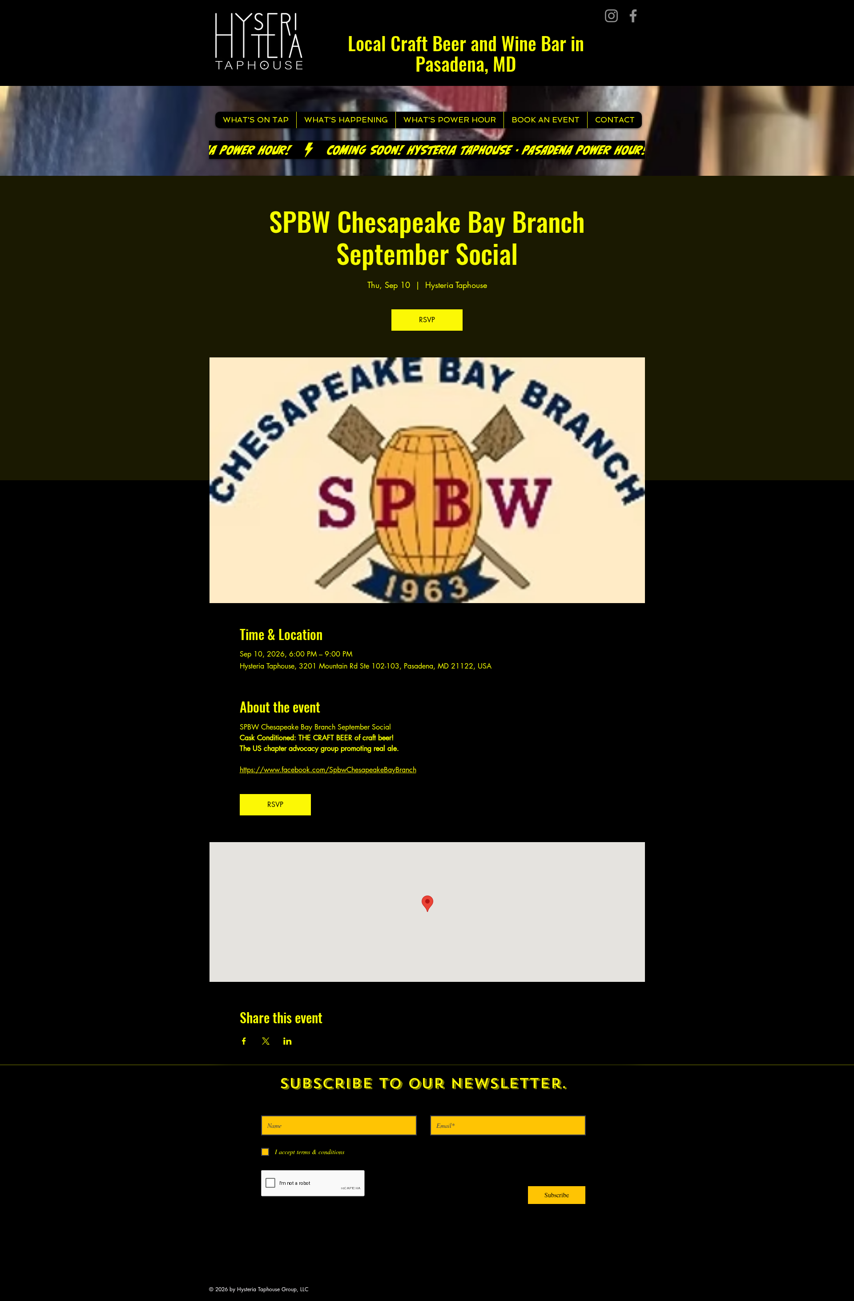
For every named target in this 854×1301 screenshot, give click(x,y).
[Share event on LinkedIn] (287, 1041)
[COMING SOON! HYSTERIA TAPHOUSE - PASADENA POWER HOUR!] (427, 150)
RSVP (427, 319)
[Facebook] (633, 15)
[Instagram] (611, 15)
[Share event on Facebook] (244, 1041)
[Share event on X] (266, 1041)
